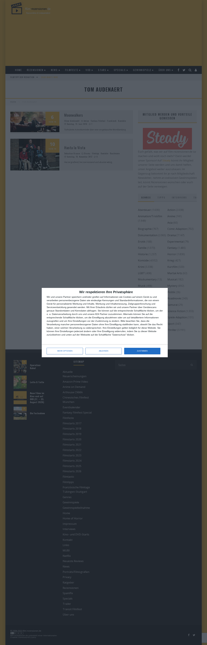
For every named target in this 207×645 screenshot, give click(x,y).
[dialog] (105, 322)
